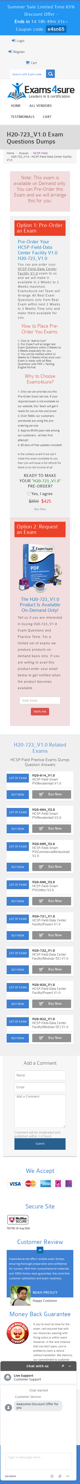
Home (16, 106)
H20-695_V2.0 (43, 844)
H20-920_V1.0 (43, 985)
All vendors (40, 106)
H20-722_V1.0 (43, 951)
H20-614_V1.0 (43, 775)
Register (18, 52)
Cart (47, 117)
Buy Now (55, 794)
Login (20, 41)
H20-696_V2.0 (43, 882)
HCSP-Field (40, 153)
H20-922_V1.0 (43, 1019)
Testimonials (22, 117)
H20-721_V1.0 (43, 916)
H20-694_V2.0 (43, 810)
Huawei (23, 153)
